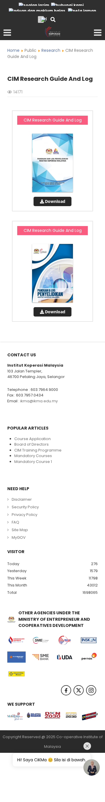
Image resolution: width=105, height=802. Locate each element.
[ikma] (52, 32)
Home (13, 50)
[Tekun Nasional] (64, 640)
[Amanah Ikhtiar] (16, 674)
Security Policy (25, 507)
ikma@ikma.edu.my (39, 401)
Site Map (20, 530)
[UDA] (64, 657)
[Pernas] (89, 657)
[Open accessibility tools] (44, 19)
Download (55, 201)
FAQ (15, 522)
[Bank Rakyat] (16, 657)
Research (50, 50)
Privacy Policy (24, 514)
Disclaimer (22, 499)
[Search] (53, 20)
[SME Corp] (41, 640)
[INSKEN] (89, 640)
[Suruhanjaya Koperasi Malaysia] (16, 640)
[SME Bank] (41, 657)
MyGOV (19, 537)
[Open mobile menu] (7, 32)
